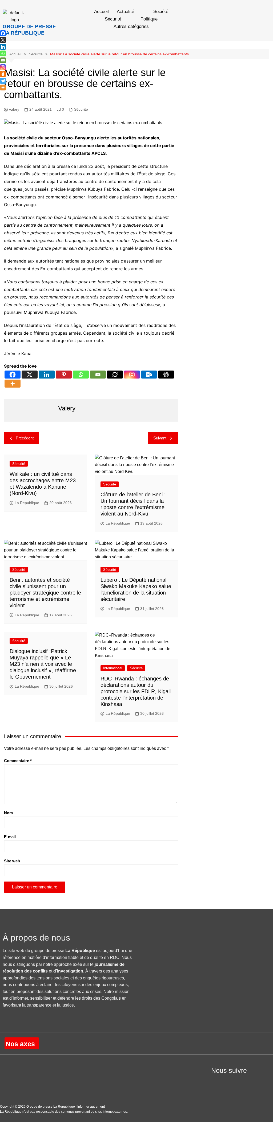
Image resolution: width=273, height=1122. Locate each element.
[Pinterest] (64, 375)
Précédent (25, 438)
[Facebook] (13, 375)
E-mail (10, 836)
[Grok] (115, 375)
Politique (149, 19)
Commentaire (18, 760)
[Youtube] (227, 1081)
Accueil (101, 11)
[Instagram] (132, 375)
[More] (13, 384)
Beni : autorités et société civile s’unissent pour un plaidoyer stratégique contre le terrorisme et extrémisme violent (45, 592)
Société (160, 11)
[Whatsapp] (81, 375)
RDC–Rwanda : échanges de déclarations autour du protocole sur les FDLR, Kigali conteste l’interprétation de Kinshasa (136, 691)
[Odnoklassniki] (3, 74)
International (112, 668)
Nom (8, 813)
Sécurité (113, 19)
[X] (30, 375)
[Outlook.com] (149, 375)
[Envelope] (241, 1081)
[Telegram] (3, 81)
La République (27, 503)
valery (14, 109)
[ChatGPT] (166, 375)
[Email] (98, 375)
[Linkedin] (47, 375)
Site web (12, 861)
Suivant (159, 438)
